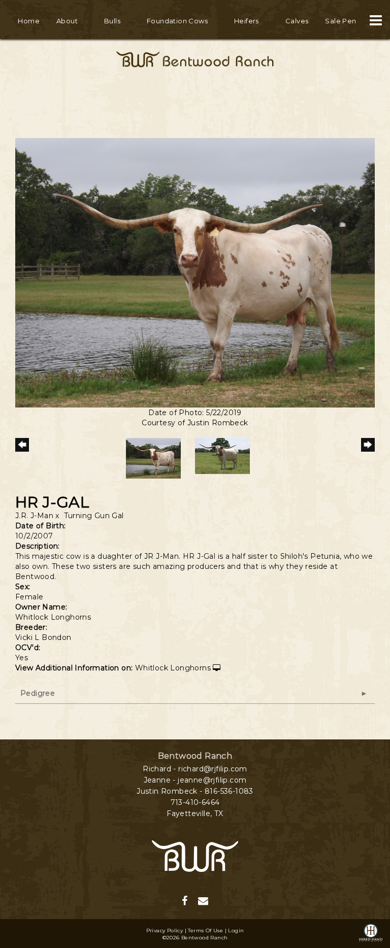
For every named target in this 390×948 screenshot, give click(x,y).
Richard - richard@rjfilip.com (195, 768)
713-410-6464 (195, 802)
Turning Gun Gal (94, 515)
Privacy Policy (164, 930)
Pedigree (37, 693)
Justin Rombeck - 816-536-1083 (195, 791)
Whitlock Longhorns (173, 667)
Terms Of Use (205, 930)
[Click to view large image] (195, 272)
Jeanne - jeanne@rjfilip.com (195, 780)
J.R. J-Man (34, 515)
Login (236, 930)
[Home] (195, 855)
